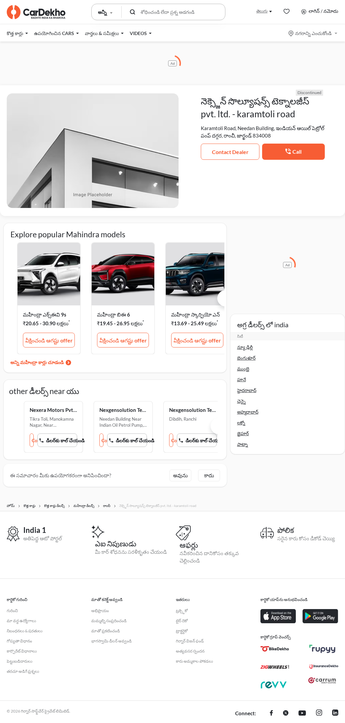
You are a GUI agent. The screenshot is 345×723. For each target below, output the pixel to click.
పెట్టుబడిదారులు (19, 661)
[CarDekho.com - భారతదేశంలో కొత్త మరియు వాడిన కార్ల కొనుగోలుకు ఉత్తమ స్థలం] (36, 12)
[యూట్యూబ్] (302, 713)
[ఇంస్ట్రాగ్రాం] (319, 713)
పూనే (241, 379)
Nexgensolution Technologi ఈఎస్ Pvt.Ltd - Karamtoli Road (123, 410)
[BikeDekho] (274, 648)
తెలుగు (262, 10)
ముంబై (243, 368)
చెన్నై (241, 401)
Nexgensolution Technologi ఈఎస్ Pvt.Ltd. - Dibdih (193, 410)
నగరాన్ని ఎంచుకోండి (313, 33)
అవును (180, 475)
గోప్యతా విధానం (19, 640)
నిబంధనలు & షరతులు (24, 630)
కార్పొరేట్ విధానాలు (22, 651)
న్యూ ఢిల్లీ (245, 347)
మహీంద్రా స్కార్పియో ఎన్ (195, 314)
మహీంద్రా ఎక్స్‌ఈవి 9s (44, 314)
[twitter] (285, 713)
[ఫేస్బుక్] (271, 713)
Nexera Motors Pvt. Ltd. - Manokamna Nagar (53, 410)
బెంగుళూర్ (246, 358)
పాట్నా (242, 444)
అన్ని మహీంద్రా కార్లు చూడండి (37, 362)
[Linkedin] (335, 713)
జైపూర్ (243, 433)
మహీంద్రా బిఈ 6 (113, 314)
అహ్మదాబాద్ (247, 412)
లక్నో (241, 422)
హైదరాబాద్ (246, 390)
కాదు (209, 475)
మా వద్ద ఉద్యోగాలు (21, 620)
